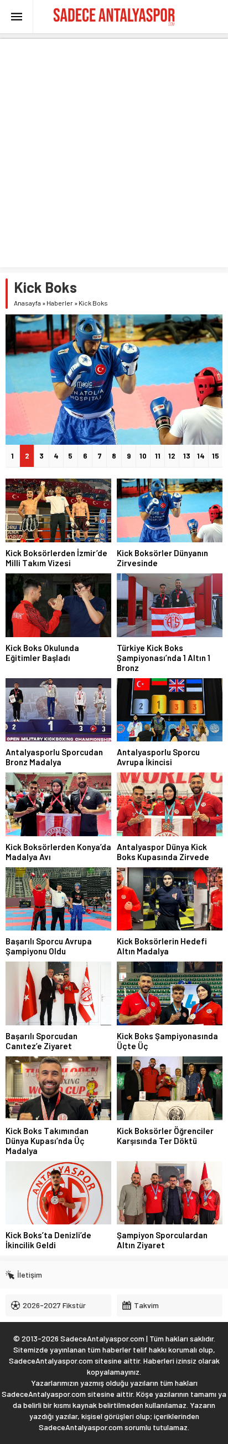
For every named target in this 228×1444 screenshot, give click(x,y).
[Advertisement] (114, 153)
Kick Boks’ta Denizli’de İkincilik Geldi (48, 1240)
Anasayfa (27, 303)
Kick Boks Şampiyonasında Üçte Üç (167, 1041)
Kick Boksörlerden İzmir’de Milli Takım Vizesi (56, 558)
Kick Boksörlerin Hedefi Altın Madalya (162, 946)
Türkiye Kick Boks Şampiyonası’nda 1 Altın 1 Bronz (163, 658)
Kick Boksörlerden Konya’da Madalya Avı (58, 852)
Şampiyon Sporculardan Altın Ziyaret (162, 1240)
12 (171, 455)
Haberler (59, 303)
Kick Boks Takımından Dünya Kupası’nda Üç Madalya (47, 1141)
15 (215, 455)
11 (157, 455)
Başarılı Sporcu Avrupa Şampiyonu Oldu (49, 946)
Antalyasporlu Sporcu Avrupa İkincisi (158, 757)
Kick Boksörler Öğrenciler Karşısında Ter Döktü (165, 1136)
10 (143, 455)
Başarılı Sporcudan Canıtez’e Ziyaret (41, 1041)
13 (186, 455)
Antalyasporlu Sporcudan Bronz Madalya (54, 757)
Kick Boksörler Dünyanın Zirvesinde (162, 558)
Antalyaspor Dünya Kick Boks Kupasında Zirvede (163, 852)
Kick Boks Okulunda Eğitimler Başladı (42, 653)
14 (201, 455)
